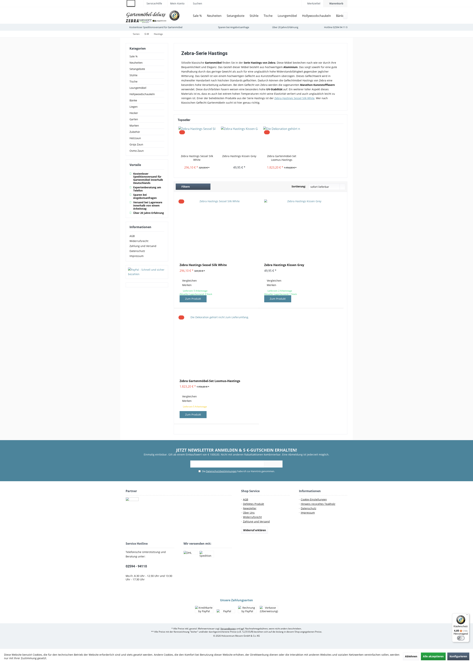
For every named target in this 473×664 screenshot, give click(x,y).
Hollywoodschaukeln (142, 94)
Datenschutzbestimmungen (221, 471)
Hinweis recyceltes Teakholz (318, 504)
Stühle (133, 75)
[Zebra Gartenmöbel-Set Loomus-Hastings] (281, 139)
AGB (132, 236)
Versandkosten (228, 628)
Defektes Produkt (253, 504)
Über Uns (249, 512)
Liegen (134, 106)
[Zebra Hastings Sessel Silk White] (196, 139)
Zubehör (135, 132)
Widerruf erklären (254, 530)
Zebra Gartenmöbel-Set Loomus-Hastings (281, 158)
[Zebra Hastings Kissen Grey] (239, 139)
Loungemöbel (138, 88)
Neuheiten (136, 62)
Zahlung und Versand (143, 246)
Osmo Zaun (137, 150)
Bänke (133, 100)
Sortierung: (299, 186)
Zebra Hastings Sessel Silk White (197, 158)
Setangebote (137, 69)
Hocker (134, 113)
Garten (134, 119)
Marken (134, 125)
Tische (133, 81)
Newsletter (249, 508)
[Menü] (467, 615)
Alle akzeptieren (433, 656)
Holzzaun (135, 138)
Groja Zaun (136, 144)
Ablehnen (411, 656)
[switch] (461, 638)
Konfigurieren (458, 656)
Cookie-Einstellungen (314, 499)
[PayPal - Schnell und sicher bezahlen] (147, 272)
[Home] (187, 16)
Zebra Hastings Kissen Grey (239, 156)
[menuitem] (335, 3)
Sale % (134, 56)
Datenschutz (137, 251)
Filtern (185, 186)
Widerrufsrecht (139, 241)
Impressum (137, 256)
